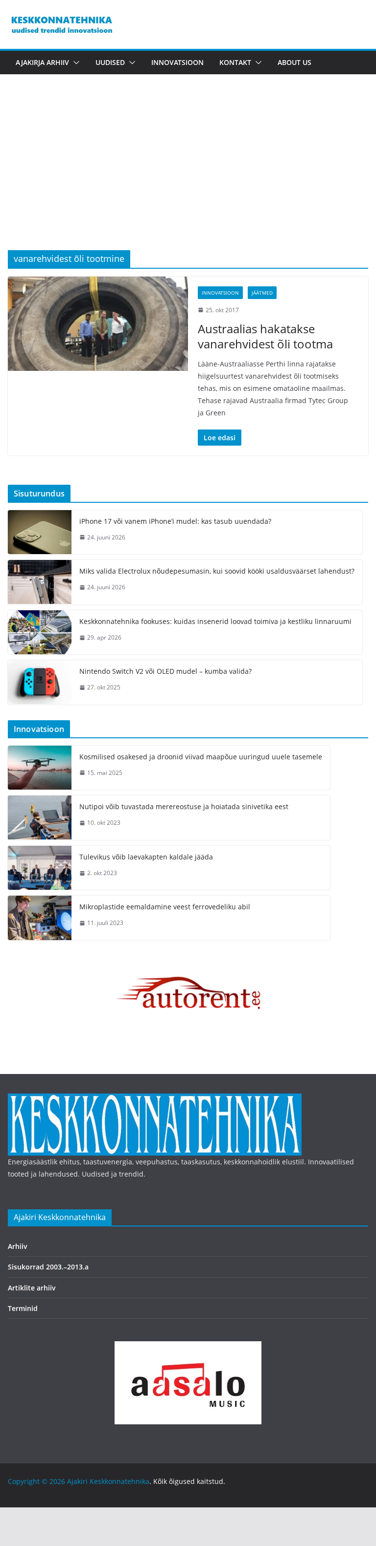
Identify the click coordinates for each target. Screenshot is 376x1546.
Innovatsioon (177, 62)
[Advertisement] (188, 176)
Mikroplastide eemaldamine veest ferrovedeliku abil (164, 906)
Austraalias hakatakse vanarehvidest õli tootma (265, 336)
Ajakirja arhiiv (42, 62)
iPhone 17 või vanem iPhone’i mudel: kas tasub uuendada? (175, 521)
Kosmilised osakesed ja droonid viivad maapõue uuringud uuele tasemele (200, 756)
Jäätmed (262, 292)
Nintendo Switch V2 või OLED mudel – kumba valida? (165, 671)
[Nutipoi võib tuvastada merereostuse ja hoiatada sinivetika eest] (39, 817)
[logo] (155, 1099)
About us (294, 62)
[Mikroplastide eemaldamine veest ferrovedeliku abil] (39, 918)
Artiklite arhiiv (32, 1287)
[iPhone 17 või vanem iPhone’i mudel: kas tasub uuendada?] (39, 532)
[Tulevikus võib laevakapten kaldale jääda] (39, 868)
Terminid (23, 1308)
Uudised (110, 62)
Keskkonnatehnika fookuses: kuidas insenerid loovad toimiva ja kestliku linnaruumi (215, 621)
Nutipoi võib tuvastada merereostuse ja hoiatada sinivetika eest (183, 806)
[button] (74, 62)
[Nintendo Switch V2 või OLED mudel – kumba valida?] (39, 682)
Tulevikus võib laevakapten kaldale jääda (146, 856)
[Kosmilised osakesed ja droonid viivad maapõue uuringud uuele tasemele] (39, 768)
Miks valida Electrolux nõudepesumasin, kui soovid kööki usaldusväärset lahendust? (216, 571)
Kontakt (235, 62)
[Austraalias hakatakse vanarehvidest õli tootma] (98, 324)
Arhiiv (17, 1246)
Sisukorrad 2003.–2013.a (48, 1266)
